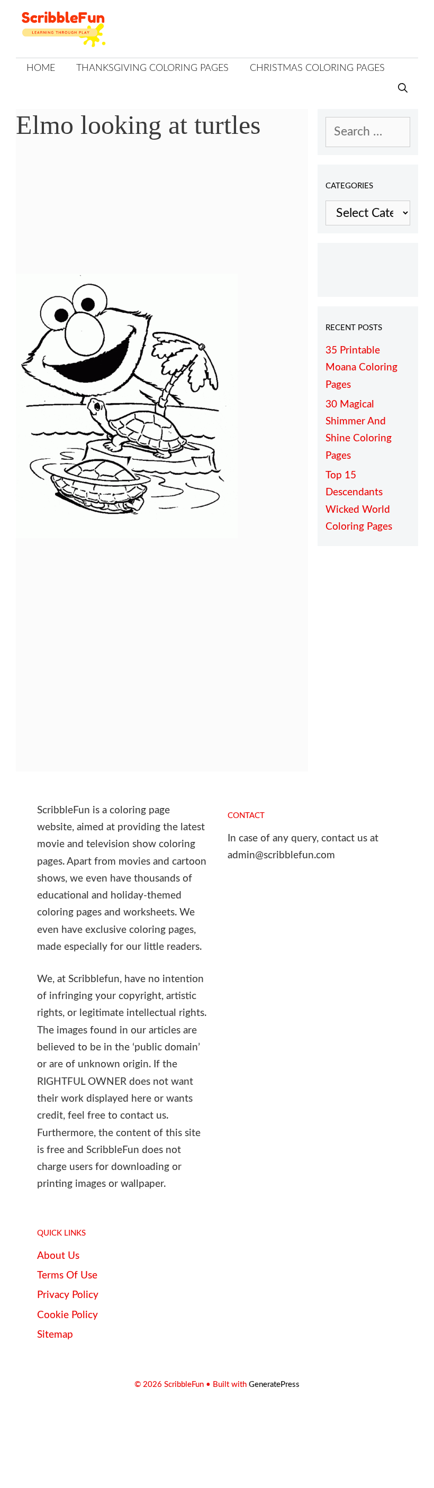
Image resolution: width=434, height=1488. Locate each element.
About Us (58, 1256)
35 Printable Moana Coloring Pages (361, 368)
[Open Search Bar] (402, 89)
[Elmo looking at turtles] (127, 534)
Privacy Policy (67, 1295)
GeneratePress (274, 1385)
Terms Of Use (67, 1276)
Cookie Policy (67, 1315)
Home (40, 68)
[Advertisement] (162, 215)
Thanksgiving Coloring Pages (152, 68)
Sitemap (55, 1335)
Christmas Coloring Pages (317, 68)
